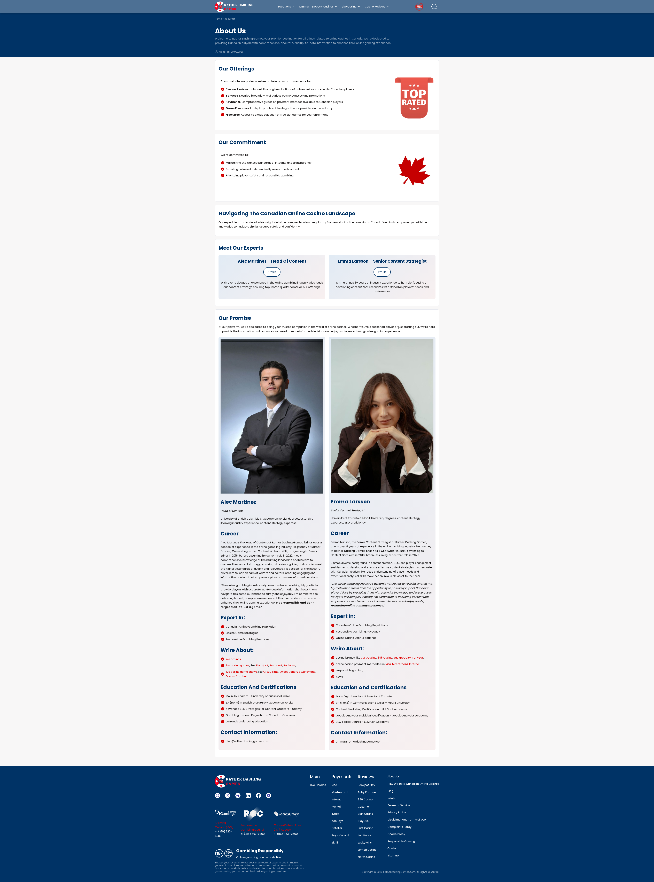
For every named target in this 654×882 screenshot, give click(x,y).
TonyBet (417, 658)
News (391, 798)
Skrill (335, 843)
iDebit (335, 814)
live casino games (237, 665)
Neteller (337, 828)
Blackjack (262, 665)
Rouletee (289, 665)
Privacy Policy (396, 812)
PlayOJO (363, 821)
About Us (393, 776)
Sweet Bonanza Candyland (297, 672)
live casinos (233, 659)
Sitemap (393, 855)
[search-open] (434, 7)
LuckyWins (365, 843)
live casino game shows (241, 672)
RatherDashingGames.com (399, 872)
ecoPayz (337, 821)
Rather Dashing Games (247, 39)
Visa (388, 664)
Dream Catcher (236, 676)
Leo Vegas (364, 835)
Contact (393, 848)
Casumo (363, 807)
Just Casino (368, 658)
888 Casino (385, 658)
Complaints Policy (399, 827)
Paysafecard (340, 835)
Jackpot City (402, 658)
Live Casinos (318, 785)
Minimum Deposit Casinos (316, 7)
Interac (414, 664)
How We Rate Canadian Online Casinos (413, 784)
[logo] (234, 6)
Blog (390, 791)
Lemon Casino (367, 850)
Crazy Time (270, 672)
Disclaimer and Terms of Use (406, 820)
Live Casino (349, 7)
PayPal (336, 807)
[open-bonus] (419, 6)
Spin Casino (365, 814)
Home (218, 19)
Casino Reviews (375, 7)
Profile (272, 272)
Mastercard (400, 664)
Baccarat (276, 665)
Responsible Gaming (401, 841)
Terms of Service (398, 805)
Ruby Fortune (367, 792)
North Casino (366, 857)
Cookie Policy (396, 834)
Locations (284, 7)
